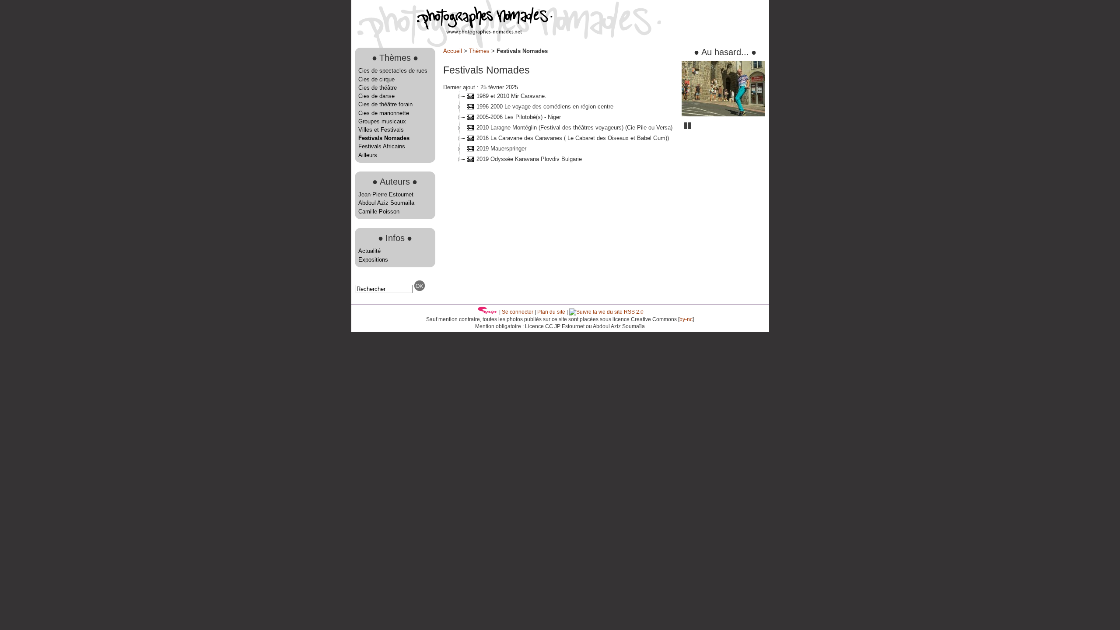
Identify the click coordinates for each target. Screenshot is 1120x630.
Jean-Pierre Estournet (385, 194)
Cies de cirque (376, 79)
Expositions (373, 259)
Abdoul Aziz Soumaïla (386, 203)
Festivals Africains (381, 146)
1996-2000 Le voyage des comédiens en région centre (544, 106)
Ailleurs (367, 155)
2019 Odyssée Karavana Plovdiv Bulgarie (529, 159)
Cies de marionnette (383, 113)
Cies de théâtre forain (385, 104)
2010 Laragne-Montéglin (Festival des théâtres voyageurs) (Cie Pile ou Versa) (574, 127)
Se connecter (517, 312)
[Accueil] (452, 32)
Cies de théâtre (377, 87)
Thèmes (479, 51)
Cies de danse (376, 96)
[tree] (559, 127)
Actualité (369, 251)
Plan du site (551, 312)
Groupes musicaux (382, 121)
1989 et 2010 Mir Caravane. (511, 96)
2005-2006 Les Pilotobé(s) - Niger (518, 117)
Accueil (452, 51)
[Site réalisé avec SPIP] (487, 312)
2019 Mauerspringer (501, 148)
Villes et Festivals (381, 129)
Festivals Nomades (384, 138)
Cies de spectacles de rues (392, 70)
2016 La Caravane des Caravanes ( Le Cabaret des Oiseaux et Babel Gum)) (572, 138)
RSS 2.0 (633, 312)
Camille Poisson (378, 211)
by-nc (686, 319)
